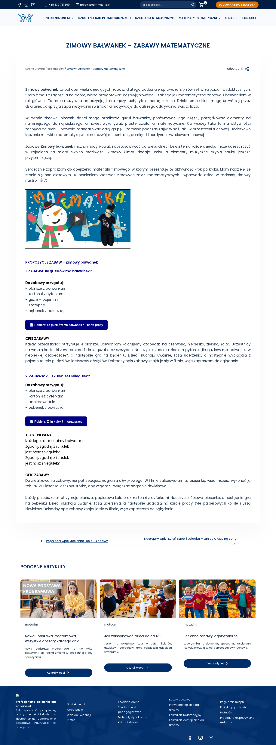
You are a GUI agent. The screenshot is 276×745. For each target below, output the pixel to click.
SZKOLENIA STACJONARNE (154, 18)
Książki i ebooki (128, 722)
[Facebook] (190, 737)
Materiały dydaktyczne (133, 717)
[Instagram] (200, 737)
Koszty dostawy (179, 699)
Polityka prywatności (233, 707)
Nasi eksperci (76, 704)
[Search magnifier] (193, 5)
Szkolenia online (128, 702)
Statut (71, 720)
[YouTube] (210, 737)
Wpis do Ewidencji (79, 715)
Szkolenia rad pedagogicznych (129, 709)
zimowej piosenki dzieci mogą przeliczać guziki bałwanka (97, 118)
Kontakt (249, 18)
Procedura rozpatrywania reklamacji (237, 720)
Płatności (226, 712)
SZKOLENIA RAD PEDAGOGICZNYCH (104, 18)
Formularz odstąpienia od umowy (186, 722)
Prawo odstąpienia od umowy (184, 707)
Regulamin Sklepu (232, 702)
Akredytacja (75, 710)
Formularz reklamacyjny (185, 715)
